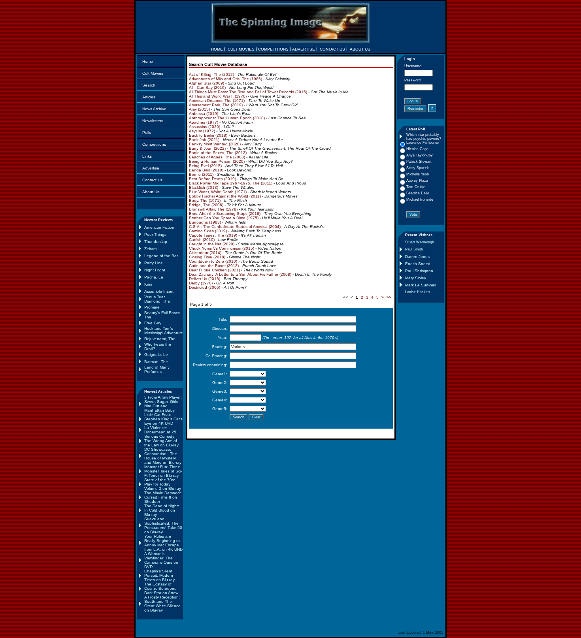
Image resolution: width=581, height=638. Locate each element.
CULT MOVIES (241, 49)
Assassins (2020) (204, 126)
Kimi (148, 284)
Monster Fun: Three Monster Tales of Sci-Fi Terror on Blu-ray (163, 471)
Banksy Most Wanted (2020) (215, 144)
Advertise (150, 168)
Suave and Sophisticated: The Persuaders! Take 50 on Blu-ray (163, 525)
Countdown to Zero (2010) (213, 261)
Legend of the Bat (161, 256)
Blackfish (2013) (203, 187)
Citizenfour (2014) (205, 252)
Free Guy (152, 323)
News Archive (154, 109)
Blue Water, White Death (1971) (218, 192)
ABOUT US (360, 49)
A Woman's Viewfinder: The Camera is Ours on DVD (161, 560)
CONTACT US (332, 49)
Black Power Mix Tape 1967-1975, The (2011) (230, 183)
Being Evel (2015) (205, 166)
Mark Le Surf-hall (420, 285)
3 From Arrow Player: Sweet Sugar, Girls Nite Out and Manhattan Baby (163, 403)
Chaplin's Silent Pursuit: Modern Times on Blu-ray (159, 575)
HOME (217, 49)
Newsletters (152, 121)
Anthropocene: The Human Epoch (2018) (227, 118)
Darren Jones (417, 256)
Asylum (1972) (202, 131)
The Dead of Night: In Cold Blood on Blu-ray (161, 510)
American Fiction (159, 227)
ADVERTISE (303, 49)
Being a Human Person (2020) (217, 161)
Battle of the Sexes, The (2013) (218, 153)
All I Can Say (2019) (207, 87)
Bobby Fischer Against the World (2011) (225, 196)
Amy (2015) (199, 109)
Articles (148, 97)
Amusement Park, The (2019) (216, 105)
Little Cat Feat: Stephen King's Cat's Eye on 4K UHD (163, 418)
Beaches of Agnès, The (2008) (217, 157)
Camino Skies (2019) (208, 231)
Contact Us (152, 180)
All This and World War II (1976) (218, 96)
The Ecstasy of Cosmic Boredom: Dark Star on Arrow (161, 588)
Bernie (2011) (201, 174)
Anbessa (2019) (203, 113)
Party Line (153, 263)
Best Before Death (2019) (212, 179)
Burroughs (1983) (205, 222)
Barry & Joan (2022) (207, 148)
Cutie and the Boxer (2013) (214, 265)
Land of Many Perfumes (157, 369)
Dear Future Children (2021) (214, 270)
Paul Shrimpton (419, 271)
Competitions (154, 144)
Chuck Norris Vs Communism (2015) (221, 248)
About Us (150, 192)
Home (147, 61)
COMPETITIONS (273, 49)
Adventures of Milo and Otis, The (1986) (225, 79)
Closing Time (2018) (207, 257)
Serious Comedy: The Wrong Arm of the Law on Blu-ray (161, 440)
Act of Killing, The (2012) (211, 74)
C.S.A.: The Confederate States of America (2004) (235, 226)
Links (147, 156)
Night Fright (154, 270)
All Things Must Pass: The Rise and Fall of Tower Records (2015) (248, 92)
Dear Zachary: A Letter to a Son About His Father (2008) (240, 274)
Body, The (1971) (205, 200)
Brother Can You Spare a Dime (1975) (223, 218)
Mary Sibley (415, 278)
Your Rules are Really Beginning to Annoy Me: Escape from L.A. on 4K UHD (163, 542)
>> (389, 297)
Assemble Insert (159, 291)
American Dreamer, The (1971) (217, 100)
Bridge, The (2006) (206, 205)
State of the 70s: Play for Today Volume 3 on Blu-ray (162, 484)
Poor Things (155, 234)
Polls (146, 132)
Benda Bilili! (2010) (206, 170)
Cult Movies (152, 73)
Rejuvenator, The (159, 339)
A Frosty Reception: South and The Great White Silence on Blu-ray (162, 603)
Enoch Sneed (417, 264)
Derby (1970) (201, 283)
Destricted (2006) (204, 287)
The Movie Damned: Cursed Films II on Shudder (162, 497)
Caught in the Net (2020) (211, 244)
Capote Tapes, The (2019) (213, 235)
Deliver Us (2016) (204, 279)
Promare (152, 307)
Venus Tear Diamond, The (157, 299)
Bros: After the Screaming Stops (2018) (224, 213)
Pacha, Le (153, 277)
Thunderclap (155, 241)
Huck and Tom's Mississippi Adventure (163, 330)
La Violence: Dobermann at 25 (160, 429)
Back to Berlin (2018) (208, 135)
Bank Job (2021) (204, 139)
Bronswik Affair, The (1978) (213, 209)
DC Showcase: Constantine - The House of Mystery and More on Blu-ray (162, 456)
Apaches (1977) (203, 122)
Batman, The (156, 361)
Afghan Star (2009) (206, 83)
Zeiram (150, 249)
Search (148, 85)
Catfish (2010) (202, 239)
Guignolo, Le (156, 354)
